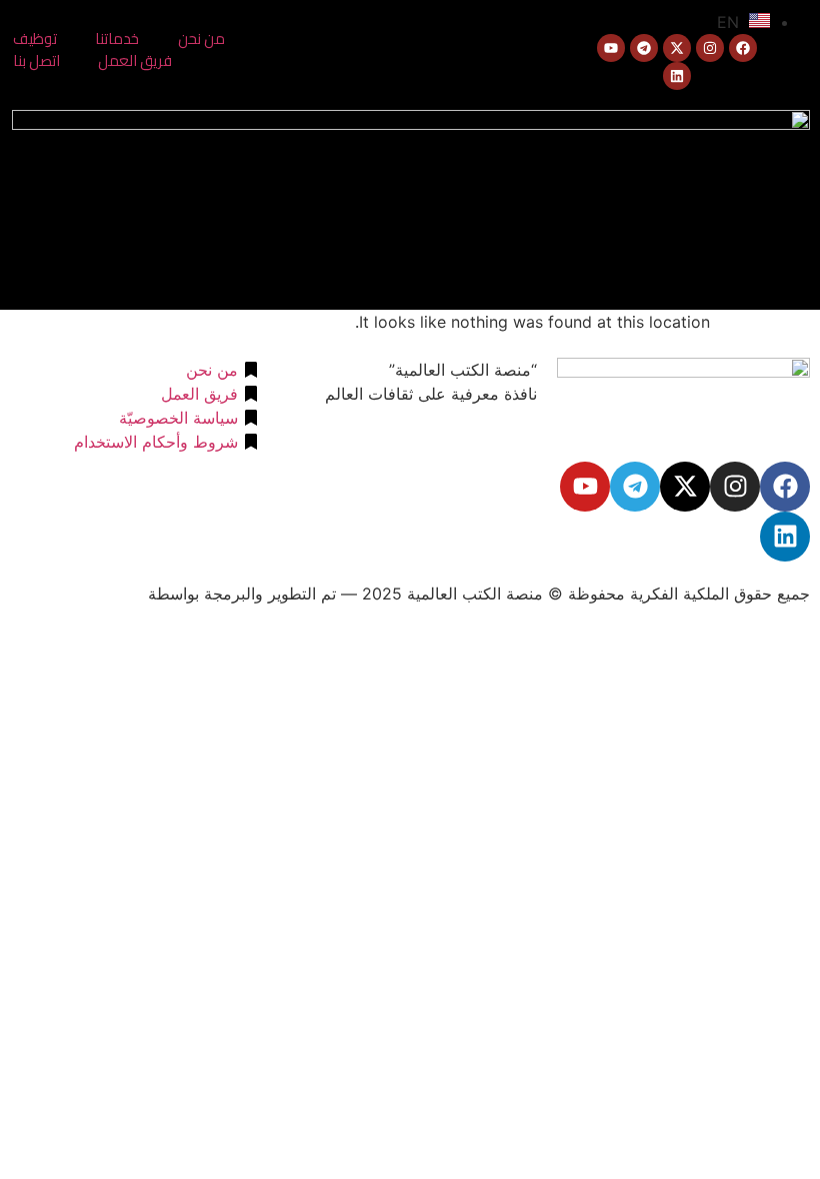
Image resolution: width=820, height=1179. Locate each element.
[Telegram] (644, 48)
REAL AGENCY (87, 593)
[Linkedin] (677, 76)
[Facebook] (743, 48)
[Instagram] (710, 48)
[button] (336, 205)
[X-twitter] (677, 48)
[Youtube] (611, 48)
